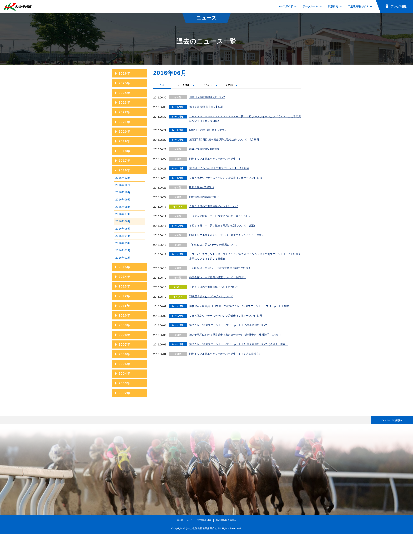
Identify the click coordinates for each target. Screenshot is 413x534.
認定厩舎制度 (204, 520)
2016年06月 (123, 221)
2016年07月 (123, 214)
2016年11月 (122, 185)
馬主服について (184, 520)
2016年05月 (123, 228)
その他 (229, 85)
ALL (162, 85)
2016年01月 (123, 257)
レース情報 (183, 85)
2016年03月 (123, 243)
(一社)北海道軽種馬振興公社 (201, 528)
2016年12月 (123, 177)
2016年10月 (123, 192)
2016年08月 (123, 206)
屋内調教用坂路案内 (226, 520)
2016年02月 (123, 250)
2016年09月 (123, 199)
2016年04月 (123, 236)
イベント (207, 85)
